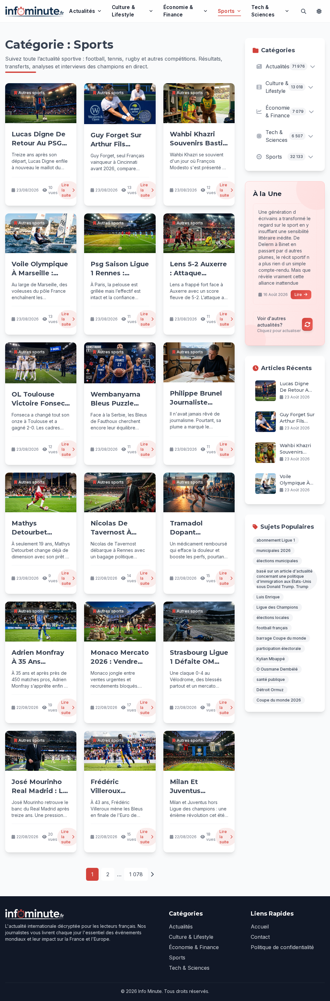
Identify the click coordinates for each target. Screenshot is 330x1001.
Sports (226, 11)
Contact (260, 937)
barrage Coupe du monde (281, 638)
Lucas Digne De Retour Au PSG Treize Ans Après (40, 143)
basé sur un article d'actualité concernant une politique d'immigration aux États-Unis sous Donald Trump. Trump (285, 579)
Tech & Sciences (263, 11)
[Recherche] (303, 11)
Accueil (260, 926)
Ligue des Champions (277, 607)
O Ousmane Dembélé (277, 669)
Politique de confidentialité (282, 947)
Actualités (82, 11)
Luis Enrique (268, 596)
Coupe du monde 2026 (279, 700)
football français (272, 627)
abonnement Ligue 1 (276, 540)
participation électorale (279, 648)
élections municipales (277, 560)
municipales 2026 (274, 550)
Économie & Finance (178, 11)
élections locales (273, 617)
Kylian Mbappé (271, 658)
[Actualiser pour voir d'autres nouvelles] (307, 324)
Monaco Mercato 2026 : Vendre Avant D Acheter (120, 661)
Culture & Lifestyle (123, 11)
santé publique (271, 679)
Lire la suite (66, 190)
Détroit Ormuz (270, 689)
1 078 (136, 874)
